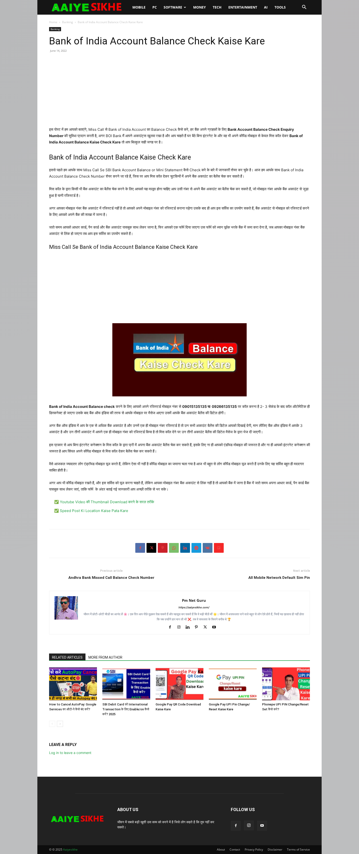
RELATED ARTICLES (67, 657)
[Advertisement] (179, 92)
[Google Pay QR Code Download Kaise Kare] (179, 683)
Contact (235, 849)
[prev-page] (52, 724)
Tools (280, 7)
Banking (67, 22)
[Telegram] (196, 548)
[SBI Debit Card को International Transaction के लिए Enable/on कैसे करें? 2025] (126, 683)
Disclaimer (275, 849)
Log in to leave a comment (70, 753)
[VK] (207, 548)
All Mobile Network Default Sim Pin (279, 577)
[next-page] (60, 724)
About (221, 849)
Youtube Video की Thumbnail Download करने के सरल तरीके (107, 502)
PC (154, 7)
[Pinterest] (163, 548)
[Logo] (89, 7)
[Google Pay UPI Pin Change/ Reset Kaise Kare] (233, 683)
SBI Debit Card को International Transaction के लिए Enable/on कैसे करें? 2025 (125, 709)
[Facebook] (140, 548)
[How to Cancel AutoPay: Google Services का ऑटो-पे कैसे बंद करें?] (73, 683)
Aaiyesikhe (70, 849)
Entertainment (242, 7)
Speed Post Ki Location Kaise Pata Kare (94, 510)
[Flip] (219, 548)
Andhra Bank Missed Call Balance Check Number (111, 577)
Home (53, 22)
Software (173, 7)
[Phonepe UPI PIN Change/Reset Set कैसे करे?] (286, 683)
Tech (217, 7)
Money (199, 7)
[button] (304, 7)
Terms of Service (298, 849)
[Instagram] (181, 627)
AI (266, 7)
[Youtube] (216, 627)
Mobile (139, 7)
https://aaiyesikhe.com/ (194, 607)
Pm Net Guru (194, 600)
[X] (151, 548)
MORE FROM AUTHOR (105, 657)
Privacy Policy (254, 849)
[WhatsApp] (174, 548)
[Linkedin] (185, 548)
